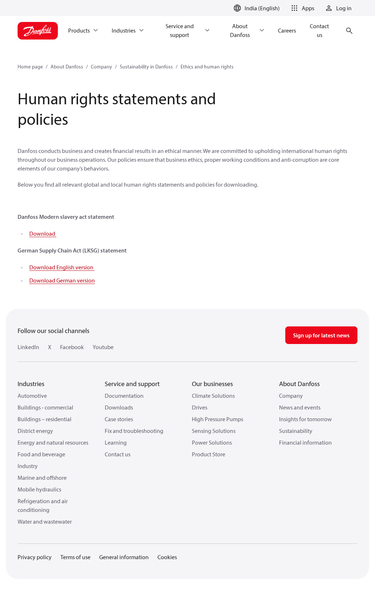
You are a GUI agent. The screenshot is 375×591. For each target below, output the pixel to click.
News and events (299, 407)
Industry (28, 466)
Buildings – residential (44, 419)
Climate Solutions (213, 395)
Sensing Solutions (213, 430)
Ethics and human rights (207, 66)
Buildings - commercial (45, 407)
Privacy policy (35, 557)
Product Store (208, 454)
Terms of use (75, 557)
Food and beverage (41, 454)
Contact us (117, 454)
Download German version (62, 280)
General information (124, 557)
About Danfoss (67, 66)
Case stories (119, 419)
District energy (35, 430)
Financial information (305, 442)
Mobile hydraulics (39, 489)
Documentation (124, 395)
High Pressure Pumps (217, 419)
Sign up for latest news (321, 335)
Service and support (132, 383)
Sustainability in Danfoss (146, 66)
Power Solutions (212, 442)
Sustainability (295, 430)
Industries (31, 383)
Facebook (72, 347)
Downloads (119, 407)
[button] (301, 8)
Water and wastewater (45, 521)
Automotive (32, 395)
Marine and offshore (42, 477)
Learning (116, 442)
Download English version (61, 267)
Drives (199, 407)
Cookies (167, 557)
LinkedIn (28, 347)
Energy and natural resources (53, 442)
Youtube (103, 347)
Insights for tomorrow (305, 419)
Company (101, 66)
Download (42, 233)
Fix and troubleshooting (134, 430)
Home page (30, 66)
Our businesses (212, 383)
